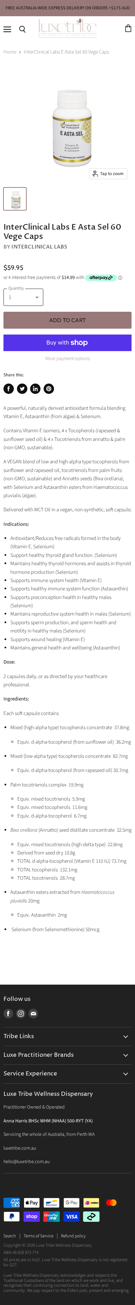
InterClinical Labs (39, 246)
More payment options (67, 358)
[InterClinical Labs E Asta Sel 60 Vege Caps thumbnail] (15, 199)
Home (9, 52)
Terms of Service (38, 1236)
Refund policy (73, 1236)
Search (9, 1236)
